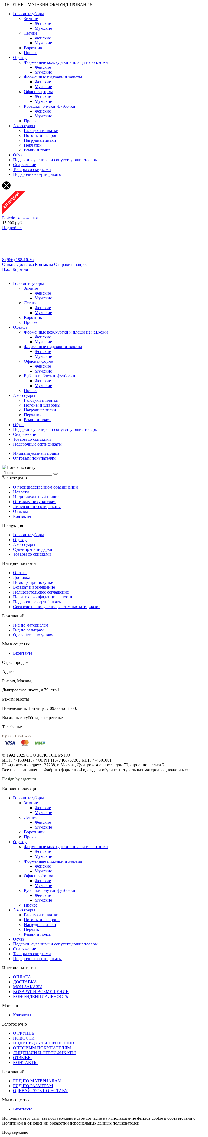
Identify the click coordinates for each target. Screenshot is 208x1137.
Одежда (20, 57)
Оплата (9, 264)
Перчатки (33, 145)
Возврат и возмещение (34, 587)
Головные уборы (28, 13)
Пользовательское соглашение (41, 592)
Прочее (30, 52)
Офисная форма (38, 91)
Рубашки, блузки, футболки (49, 106)
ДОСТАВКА (25, 982)
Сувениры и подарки (32, 549)
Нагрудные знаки (40, 140)
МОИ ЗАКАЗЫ (27, 986)
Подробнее (12, 227)
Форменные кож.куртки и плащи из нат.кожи (66, 62)
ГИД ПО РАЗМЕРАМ (33, 1085)
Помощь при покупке (33, 582)
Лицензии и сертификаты (37, 506)
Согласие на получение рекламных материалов (56, 606)
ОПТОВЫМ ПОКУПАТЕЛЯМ (42, 1048)
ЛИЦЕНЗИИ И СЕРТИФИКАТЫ (44, 1052)
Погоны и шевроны (42, 135)
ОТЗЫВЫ (22, 1057)
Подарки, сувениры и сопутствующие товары (55, 159)
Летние (30, 33)
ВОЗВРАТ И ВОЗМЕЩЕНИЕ (41, 991)
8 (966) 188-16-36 (18, 259)
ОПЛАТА (22, 977)
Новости (21, 492)
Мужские (43, 28)
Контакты (44, 264)
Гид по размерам (28, 630)
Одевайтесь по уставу (33, 634)
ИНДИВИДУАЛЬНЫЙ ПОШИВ (43, 1043)
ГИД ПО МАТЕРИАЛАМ (37, 1081)
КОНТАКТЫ (25, 1062)
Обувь (18, 155)
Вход (6, 269)
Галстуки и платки (41, 130)
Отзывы (20, 511)
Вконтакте (22, 653)
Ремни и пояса (37, 150)
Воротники (34, 47)
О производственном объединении (45, 487)
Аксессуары (24, 125)
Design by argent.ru (19, 779)
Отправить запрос (70, 264)
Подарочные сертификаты (37, 174)
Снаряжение (24, 164)
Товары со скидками (32, 169)
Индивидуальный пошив (36, 453)
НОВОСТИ (24, 1038)
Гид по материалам (30, 625)
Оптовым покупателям (34, 458)
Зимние (31, 18)
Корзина (20, 269)
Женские (43, 23)
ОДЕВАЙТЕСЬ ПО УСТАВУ (40, 1090)
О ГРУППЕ (23, 1033)
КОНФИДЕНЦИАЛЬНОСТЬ (40, 996)
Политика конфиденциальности (42, 597)
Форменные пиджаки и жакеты (53, 77)
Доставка (25, 264)
